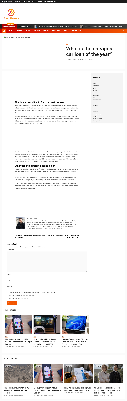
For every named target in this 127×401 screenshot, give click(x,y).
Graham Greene (72, 59)
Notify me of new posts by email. (18, 298)
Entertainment (77, 31)
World (28, 31)
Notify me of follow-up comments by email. (21, 295)
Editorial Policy (41, 1)
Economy (37, 31)
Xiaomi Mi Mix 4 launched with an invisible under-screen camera (30, 235)
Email (9, 280)
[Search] (123, 31)
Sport (66, 31)
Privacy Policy (51, 1)
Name (9, 274)
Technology (56, 31)
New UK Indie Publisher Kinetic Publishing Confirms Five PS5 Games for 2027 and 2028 (45, 341)
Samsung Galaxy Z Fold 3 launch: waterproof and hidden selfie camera (63, 235)
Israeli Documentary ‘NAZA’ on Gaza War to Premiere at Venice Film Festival (17, 390)
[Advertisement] (47, 87)
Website (9, 286)
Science (45, 31)
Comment (10, 250)
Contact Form (26, 1)
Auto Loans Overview (39, 116)
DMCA (33, 1)
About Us (17, 1)
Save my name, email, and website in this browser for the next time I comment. (33, 292)
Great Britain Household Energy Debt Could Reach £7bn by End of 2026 (47, 26)
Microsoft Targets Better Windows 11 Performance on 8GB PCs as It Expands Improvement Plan (75, 341)
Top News (19, 31)
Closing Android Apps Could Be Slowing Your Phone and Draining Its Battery (18, 341)
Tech (67, 43)
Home (10, 31)
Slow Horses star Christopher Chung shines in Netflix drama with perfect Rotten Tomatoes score (107, 390)
